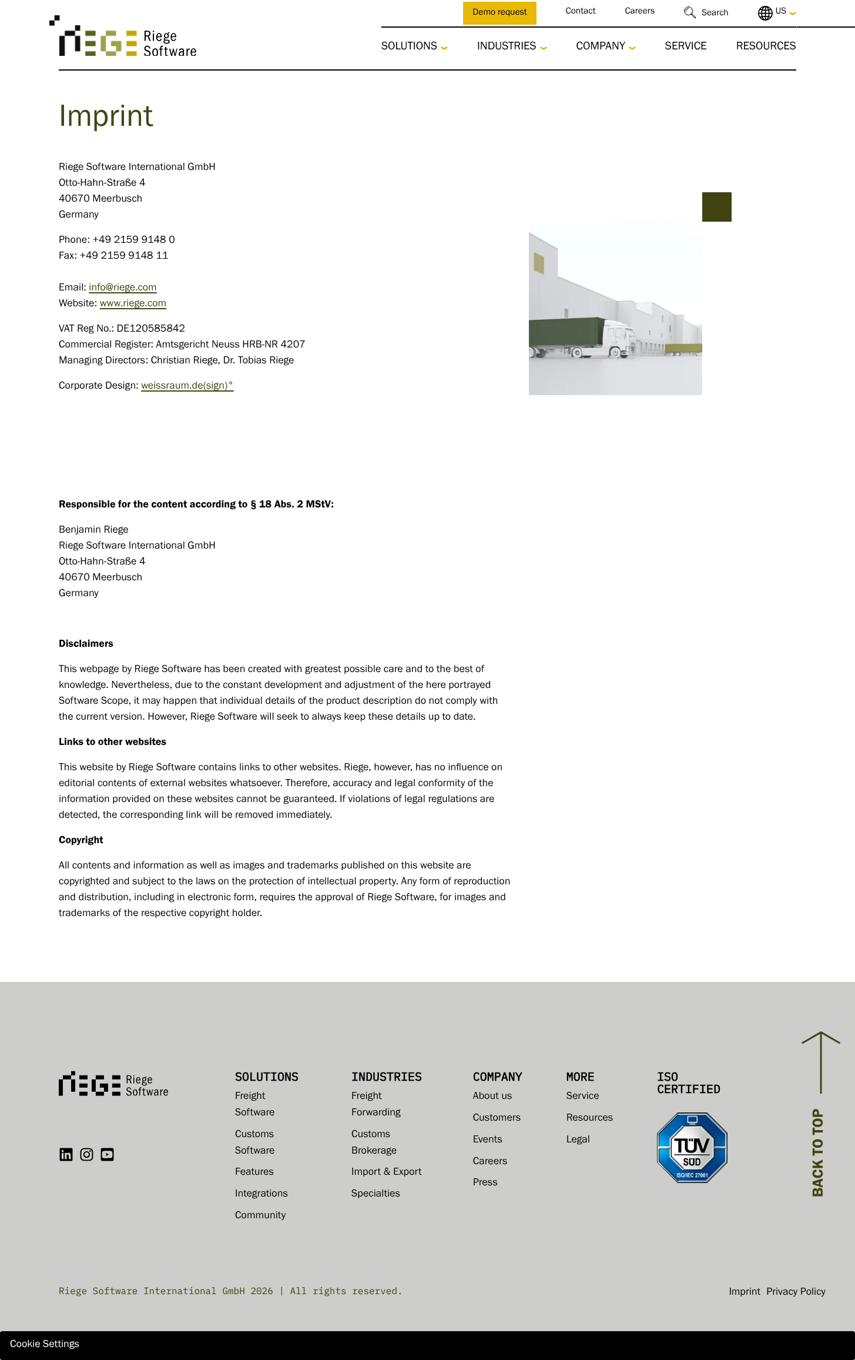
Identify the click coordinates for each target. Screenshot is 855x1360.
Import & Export (386, 1173)
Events (487, 1140)
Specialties (375, 1194)
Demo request (499, 13)
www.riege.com (133, 304)
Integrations (261, 1194)
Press (485, 1183)
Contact (581, 12)
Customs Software (254, 1143)
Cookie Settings (44, 1345)
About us (492, 1097)
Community (260, 1216)
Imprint (744, 1293)
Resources (766, 48)
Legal (578, 1140)
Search (715, 14)
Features (254, 1173)
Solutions (409, 48)
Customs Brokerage (374, 1143)
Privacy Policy (796, 1293)
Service (686, 48)
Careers (640, 12)
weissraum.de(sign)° (187, 387)
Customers (497, 1119)
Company (600, 48)
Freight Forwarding (376, 1105)
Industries (507, 48)
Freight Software (254, 1105)
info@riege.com (122, 288)
